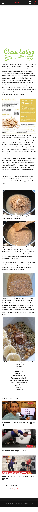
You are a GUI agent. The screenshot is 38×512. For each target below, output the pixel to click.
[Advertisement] (19, 25)
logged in (15, 489)
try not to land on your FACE (14, 450)
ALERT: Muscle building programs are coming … (18, 477)
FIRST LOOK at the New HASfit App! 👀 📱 (19, 423)
